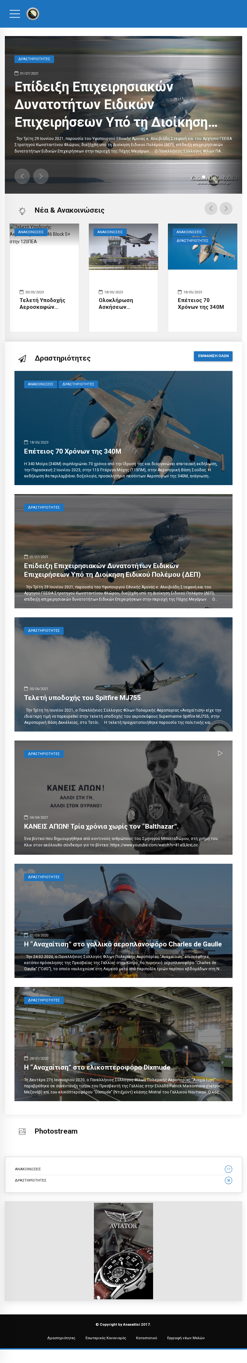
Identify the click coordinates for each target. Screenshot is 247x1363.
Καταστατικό (146, 1338)
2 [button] (203, 177)
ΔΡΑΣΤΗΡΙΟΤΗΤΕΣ (192, 241)
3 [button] (210, 177)
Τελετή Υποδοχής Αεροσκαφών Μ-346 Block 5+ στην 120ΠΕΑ (42, 310)
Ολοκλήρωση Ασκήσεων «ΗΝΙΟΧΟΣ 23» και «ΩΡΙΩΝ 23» (121, 310)
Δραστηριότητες (61, 1338)
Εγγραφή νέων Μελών (186, 1338)
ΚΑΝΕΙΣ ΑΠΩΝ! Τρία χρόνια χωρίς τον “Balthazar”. (101, 826)
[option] (123, 115)
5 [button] (222, 177)
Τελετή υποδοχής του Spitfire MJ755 (82, 698)
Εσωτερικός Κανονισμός (106, 1338)
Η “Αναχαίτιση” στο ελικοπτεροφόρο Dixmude (97, 1067)
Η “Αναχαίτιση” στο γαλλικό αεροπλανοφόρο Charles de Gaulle (123, 944)
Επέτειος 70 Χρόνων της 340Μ (201, 303)
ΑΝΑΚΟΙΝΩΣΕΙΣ (31, 232)
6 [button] (229, 177)
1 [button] (197, 177)
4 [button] (216, 177)
